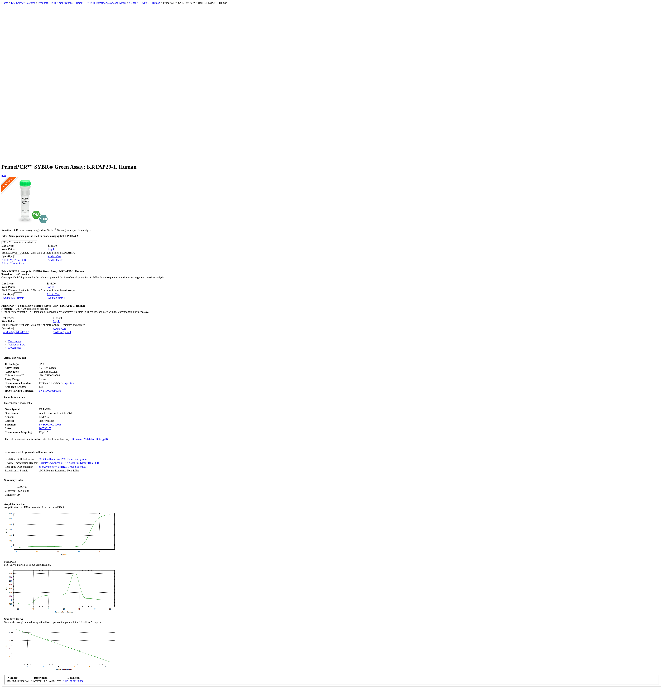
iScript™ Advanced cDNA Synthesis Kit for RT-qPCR (69, 462)
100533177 (45, 428)
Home (4, 2)
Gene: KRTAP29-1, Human (144, 2)
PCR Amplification (61, 2)
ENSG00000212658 (50, 424)
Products (43, 2)
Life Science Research (23, 2)
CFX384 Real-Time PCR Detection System (63, 459)
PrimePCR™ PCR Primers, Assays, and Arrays (100, 2)
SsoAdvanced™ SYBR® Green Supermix (62, 466)
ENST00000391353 (50, 390)
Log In (51, 249)
